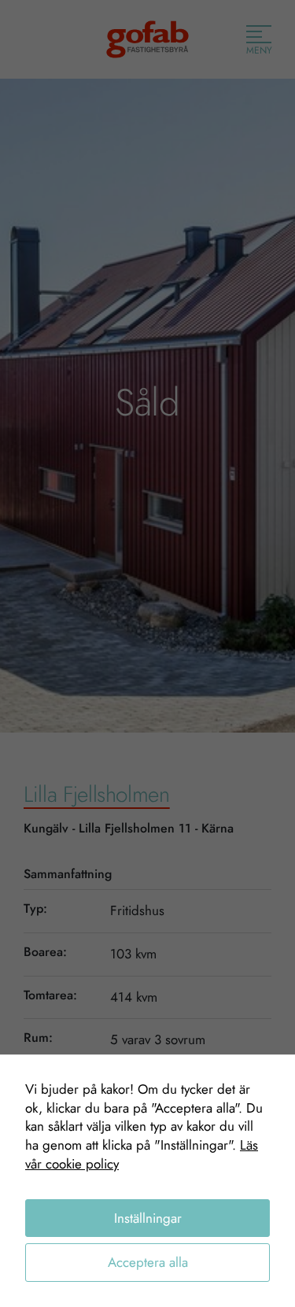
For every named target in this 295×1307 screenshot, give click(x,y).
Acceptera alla (148, 1262)
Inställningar (148, 1218)
